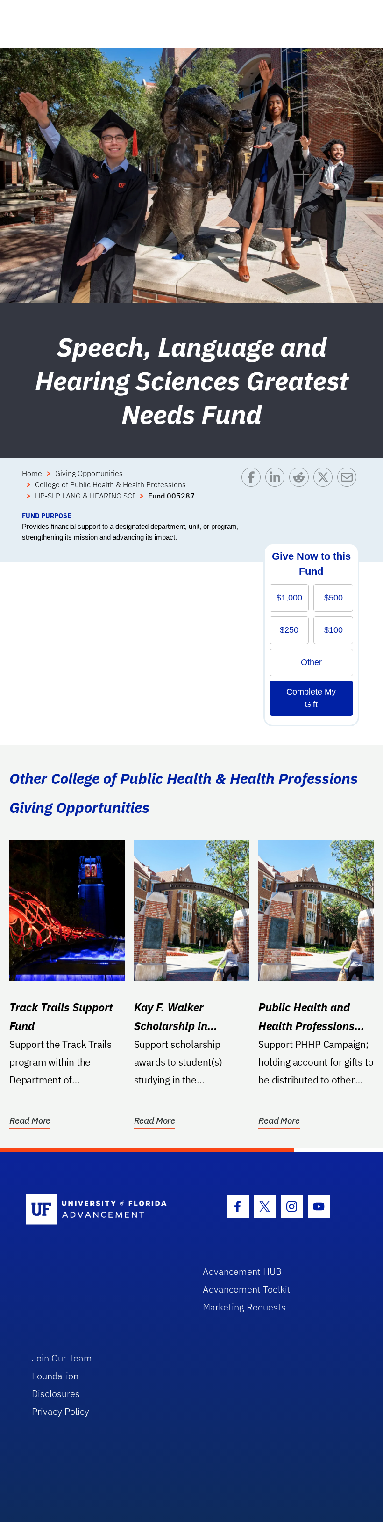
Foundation (55, 1375)
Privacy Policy (60, 1411)
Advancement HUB (242, 1271)
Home (32, 473)
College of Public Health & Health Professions (110, 484)
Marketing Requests (244, 1307)
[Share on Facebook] (253, 489)
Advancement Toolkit (247, 1289)
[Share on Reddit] (301, 489)
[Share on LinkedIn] (277, 489)
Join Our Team (62, 1358)
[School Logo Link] (103, 1210)
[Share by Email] (349, 489)
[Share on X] (325, 489)
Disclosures (56, 1393)
